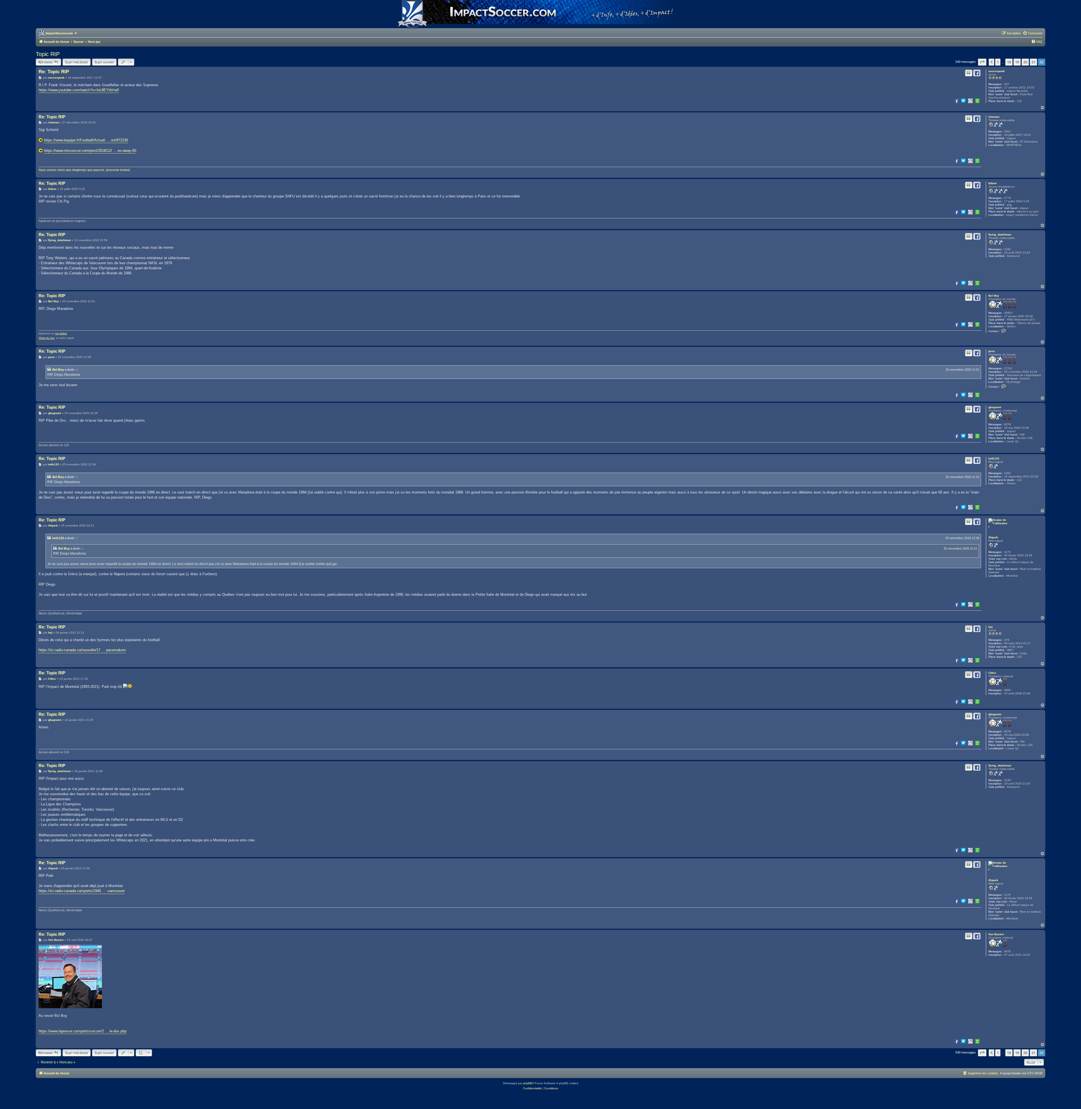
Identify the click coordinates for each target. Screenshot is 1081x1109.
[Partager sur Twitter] (963, 100)
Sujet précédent (76, 62)
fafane (992, 183)
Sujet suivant (104, 62)
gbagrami (994, 407)
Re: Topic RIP (54, 71)
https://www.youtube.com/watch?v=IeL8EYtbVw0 (79, 90)
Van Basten (996, 934)
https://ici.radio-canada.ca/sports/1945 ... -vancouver (82, 891)
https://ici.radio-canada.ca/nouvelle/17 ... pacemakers (82, 650)
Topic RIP (48, 54)
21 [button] (1033, 62)
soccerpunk (996, 71)
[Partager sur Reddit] (970, 100)
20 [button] (1025, 62)
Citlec (992, 672)
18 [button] (1009, 62)
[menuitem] (1032, 33)
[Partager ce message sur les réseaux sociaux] (977, 73)
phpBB (527, 1083)
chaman (993, 116)
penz (991, 351)
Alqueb (993, 537)
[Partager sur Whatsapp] (977, 100)
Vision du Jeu (46, 338)
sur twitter (61, 333)
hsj (990, 626)
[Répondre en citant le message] (968, 73)
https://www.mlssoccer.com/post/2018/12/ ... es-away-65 (90, 150)
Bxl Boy (993, 295)
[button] (982, 62)
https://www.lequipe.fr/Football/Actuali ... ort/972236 (86, 140)
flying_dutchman (999, 234)
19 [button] (1017, 62)
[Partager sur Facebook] (956, 100)
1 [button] (998, 62)
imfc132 (993, 458)
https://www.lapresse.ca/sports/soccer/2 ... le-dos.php (82, 1031)
